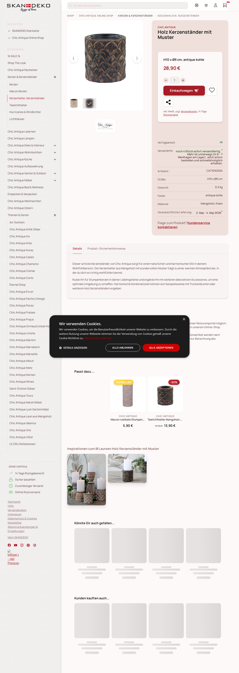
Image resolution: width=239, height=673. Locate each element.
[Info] (197, 5)
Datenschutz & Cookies (22, 518)
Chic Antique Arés (20, 243)
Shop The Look (17, 63)
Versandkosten (17, 510)
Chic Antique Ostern (20, 208)
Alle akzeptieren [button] (161, 347)
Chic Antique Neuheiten (22, 70)
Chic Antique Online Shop (96, 15)
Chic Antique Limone (22, 333)
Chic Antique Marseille (23, 354)
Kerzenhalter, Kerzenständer (27, 98)
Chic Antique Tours (21, 395)
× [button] (183, 319)
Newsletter (15, 523)
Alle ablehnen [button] (122, 347)
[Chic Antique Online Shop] (105, 125)
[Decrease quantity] (165, 80)
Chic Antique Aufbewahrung (25, 166)
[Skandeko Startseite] (28, 7)
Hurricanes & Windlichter (25, 112)
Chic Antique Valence (22, 423)
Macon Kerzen (18, 91)
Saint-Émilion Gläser (22, 388)
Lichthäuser (16, 119)
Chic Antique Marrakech (24, 347)
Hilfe (11, 506)
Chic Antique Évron (21, 292)
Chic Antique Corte (21, 278)
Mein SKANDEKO (18, 537)
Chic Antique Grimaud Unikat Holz (30, 326)
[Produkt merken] (212, 91)
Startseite (14, 502)
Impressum (15, 514)
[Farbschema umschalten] (206, 5)
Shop (70, 15)
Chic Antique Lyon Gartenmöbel (29, 409)
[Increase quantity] (183, 80)
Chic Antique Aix (19, 236)
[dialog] (119, 336)
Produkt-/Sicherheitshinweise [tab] (106, 248)
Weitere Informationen (97, 338)
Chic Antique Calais (21, 257)
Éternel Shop (17, 285)
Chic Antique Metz (20, 368)
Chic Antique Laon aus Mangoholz (30, 416)
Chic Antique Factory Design (27, 299)
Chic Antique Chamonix (24, 264)
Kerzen (13, 84)
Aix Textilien (16, 222)
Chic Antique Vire (20, 430)
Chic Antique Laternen (22, 131)
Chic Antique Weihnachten (24, 201)
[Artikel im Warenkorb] (225, 5)
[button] (34, 545)
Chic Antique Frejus (21, 319)
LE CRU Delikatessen (22, 444)
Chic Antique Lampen (21, 138)
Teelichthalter (18, 105)
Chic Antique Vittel (21, 437)
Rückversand (170, 114)
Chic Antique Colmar (22, 271)
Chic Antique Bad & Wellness (25, 187)
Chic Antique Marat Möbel (25, 402)
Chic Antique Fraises (22, 312)
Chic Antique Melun (21, 361)
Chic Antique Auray (21, 250)
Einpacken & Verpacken (22, 194)
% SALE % (14, 56)
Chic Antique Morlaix (22, 375)
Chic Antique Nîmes (21, 382)
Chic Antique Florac (21, 305)
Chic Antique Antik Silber (24, 229)
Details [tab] (77, 248)
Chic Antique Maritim (22, 340)
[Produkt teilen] (168, 102)
